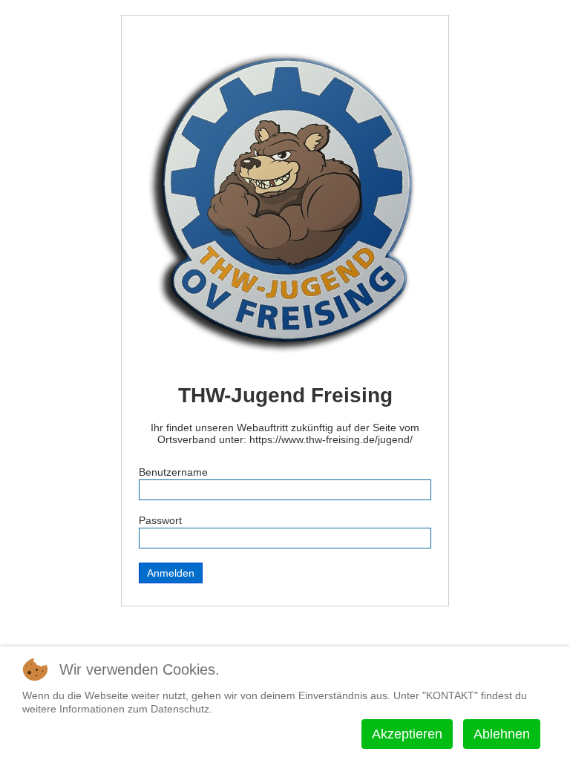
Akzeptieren (407, 734)
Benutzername (173, 472)
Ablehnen (502, 734)
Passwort (160, 520)
